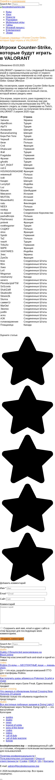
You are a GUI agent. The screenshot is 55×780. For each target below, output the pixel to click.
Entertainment (13, 30)
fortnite (9, 741)
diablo (9, 720)
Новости (10, 17)
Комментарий (7, 604)
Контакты (49, 761)
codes (9, 730)
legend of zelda (14, 725)
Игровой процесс (15, 27)
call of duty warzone (16, 738)
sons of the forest (14, 727)
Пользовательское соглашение (17, 758)
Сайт (2, 599)
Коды (9, 12)
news (8, 722)
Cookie (23, 761)
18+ (40, 761)
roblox (9, 733)
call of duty (11, 735)
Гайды (9, 25)
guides (9, 717)
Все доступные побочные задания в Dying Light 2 (27, 704)
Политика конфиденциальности (17, 756)
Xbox (8, 14)
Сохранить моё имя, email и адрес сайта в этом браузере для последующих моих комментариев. (24, 631)
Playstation (11, 19)
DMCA (32, 761)
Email (3, 593)
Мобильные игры (15, 22)
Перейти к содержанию (12, 1)
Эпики (9, 33)
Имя (3, 588)
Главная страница (10, 37)
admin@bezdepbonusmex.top (23, 766)
